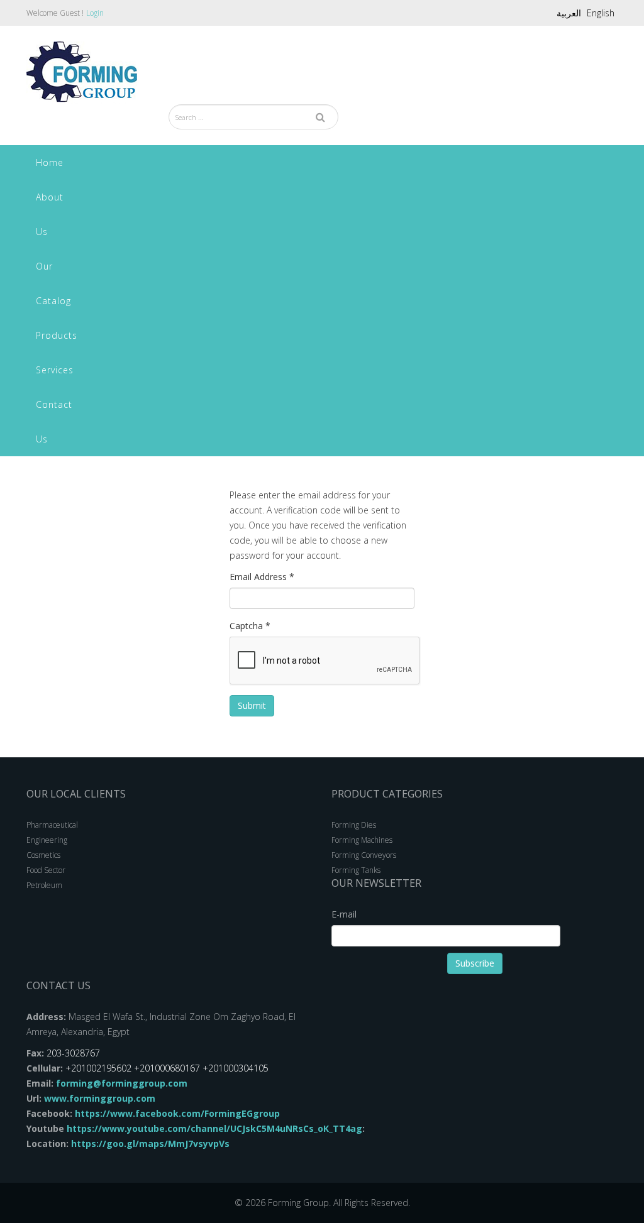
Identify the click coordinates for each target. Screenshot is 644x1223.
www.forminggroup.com (99, 1098)
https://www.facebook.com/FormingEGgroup (176, 1113)
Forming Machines (361, 840)
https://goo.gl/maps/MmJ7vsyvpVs (149, 1143)
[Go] (320, 116)
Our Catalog (53, 283)
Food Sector (45, 870)
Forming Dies (353, 825)
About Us (50, 214)
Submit (252, 705)
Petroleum (44, 885)
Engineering (46, 840)
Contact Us (54, 421)
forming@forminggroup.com (121, 1083)
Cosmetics (43, 855)
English (600, 13)
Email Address (262, 577)
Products (56, 335)
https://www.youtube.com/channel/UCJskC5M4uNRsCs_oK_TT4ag (214, 1128)
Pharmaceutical (52, 825)
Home (50, 162)
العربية (569, 13)
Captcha (250, 626)
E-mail (344, 914)
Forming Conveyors (363, 855)
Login (95, 13)
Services (55, 370)
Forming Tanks (355, 870)
